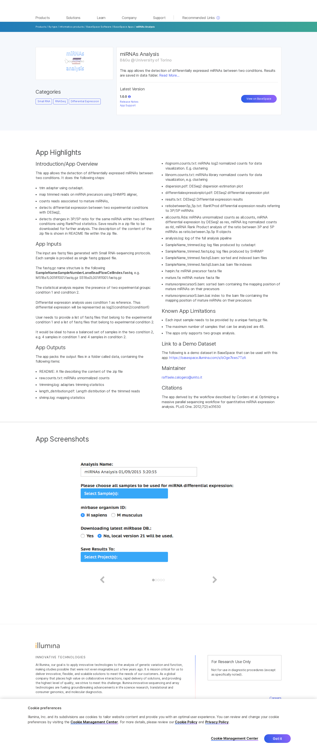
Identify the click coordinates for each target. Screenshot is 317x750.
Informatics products (72, 26)
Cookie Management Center (94, 722)
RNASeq (60, 101)
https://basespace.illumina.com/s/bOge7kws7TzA (207, 357)
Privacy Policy (217, 722)
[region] (158, 724)
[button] (129, 96)
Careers (275, 698)
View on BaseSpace (258, 98)
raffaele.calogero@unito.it (182, 377)
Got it (277, 738)
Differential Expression (85, 101)
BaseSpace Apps (123, 26)
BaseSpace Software (98, 26)
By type (53, 26)
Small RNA (44, 101)
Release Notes (129, 101)
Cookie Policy (186, 722)
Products (41, 26)
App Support (128, 105)
